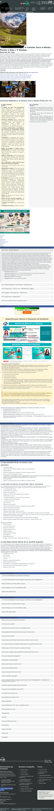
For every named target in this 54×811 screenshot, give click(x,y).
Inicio (2, 7)
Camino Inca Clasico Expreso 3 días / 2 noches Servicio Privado (16, 75)
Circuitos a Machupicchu (33, 2)
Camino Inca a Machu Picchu (46, 777)
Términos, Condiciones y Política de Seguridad (25, 784)
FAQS (1, 244)
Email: (23, 12)
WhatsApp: (6, 12)
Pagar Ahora (27, 312)
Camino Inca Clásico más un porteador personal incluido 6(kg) (15, 77)
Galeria (2, 246)
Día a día (2, 235)
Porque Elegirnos (4, 242)
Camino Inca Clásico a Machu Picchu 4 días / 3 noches (13, 73)
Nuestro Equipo (24, 774)
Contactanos (23, 772)
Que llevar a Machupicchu (44, 2)
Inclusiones (3, 239)
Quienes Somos (24, 769)
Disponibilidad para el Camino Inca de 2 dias (25, 780)
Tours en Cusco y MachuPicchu (43, 772)
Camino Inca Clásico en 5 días (7, 80)
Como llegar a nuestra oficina (6, 789)
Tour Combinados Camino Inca (19, 8)
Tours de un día (27, 9)
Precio (1, 236)
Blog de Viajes (42, 783)
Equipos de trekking (38, 2)
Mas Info (2, 243)
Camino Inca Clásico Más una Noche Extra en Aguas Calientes (15, 76)
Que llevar (2, 240)
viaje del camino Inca (32, 72)
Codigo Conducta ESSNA (26, 788)
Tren (1, 238)
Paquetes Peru (50, 8)
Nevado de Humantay (37, 262)
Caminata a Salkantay (43, 8)
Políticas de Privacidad (26, 791)
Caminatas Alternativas (45, 775)
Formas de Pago (24, 786)
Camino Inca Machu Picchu (8, 8)
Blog (50, 1)
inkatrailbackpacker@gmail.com (8, 803)
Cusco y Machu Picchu (34, 9)
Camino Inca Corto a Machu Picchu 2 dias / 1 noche (13, 79)
